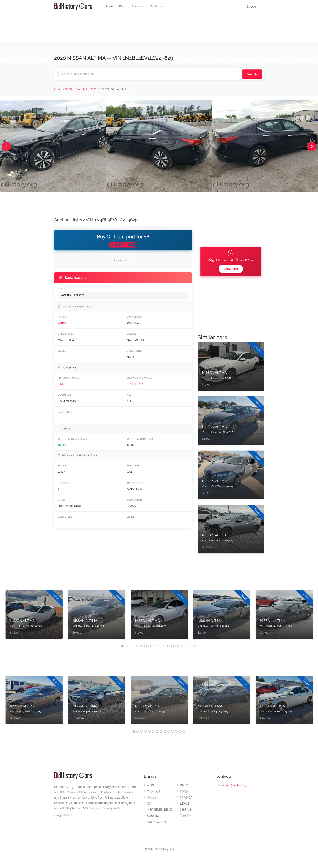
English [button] (155, 6)
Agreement (64, 815)
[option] (34, 616)
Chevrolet (153, 791)
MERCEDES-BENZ (159, 809)
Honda (151, 797)
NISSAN (70, 89)
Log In (254, 6)
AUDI (150, 785)
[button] (6, 146)
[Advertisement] (159, 25)
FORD (184, 791)
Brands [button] (136, 6)
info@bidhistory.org (239, 785)
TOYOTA (185, 815)
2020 (94, 89)
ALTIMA (82, 89)
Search (252, 74)
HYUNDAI (186, 797)
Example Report (123, 260)
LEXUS (184, 803)
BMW (184, 785)
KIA (149, 803)
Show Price (231, 268)
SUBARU (153, 815)
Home (109, 6)
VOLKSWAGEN (157, 822)
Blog (122, 6)
